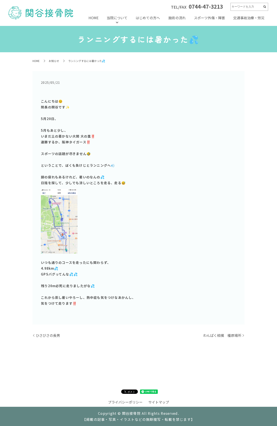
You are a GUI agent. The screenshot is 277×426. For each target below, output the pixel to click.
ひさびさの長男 (48, 335)
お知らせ (54, 61)
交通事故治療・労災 (248, 17)
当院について (117, 17)
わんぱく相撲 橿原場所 (222, 335)
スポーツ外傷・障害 (209, 17)
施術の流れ (177, 17)
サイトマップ (158, 402)
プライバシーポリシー (125, 402)
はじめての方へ (148, 17)
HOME (93, 17)
